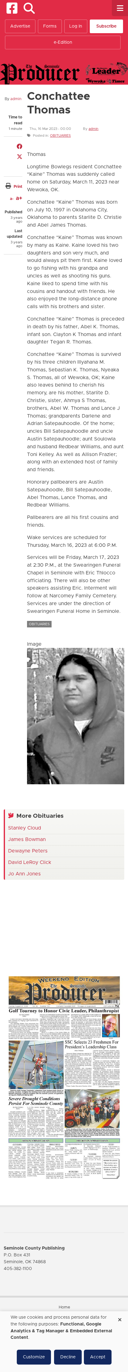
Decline (67, 1357)
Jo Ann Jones (24, 873)
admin (15, 99)
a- (11, 199)
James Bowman (27, 839)
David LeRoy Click (29, 862)
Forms (50, 26)
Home (64, 1307)
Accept (97, 1357)
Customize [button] (34, 1357)
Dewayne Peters (28, 850)
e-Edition (63, 42)
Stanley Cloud (24, 827)
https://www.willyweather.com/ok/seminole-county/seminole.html (50, 956)
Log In (75, 26)
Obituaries (60, 135)
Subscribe (106, 26)
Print (18, 186)
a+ (19, 198)
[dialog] (64, 1341)
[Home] (64, 73)
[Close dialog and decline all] (119, 1317)
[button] (29, 8)
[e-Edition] (64, 1077)
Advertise (20, 26)
